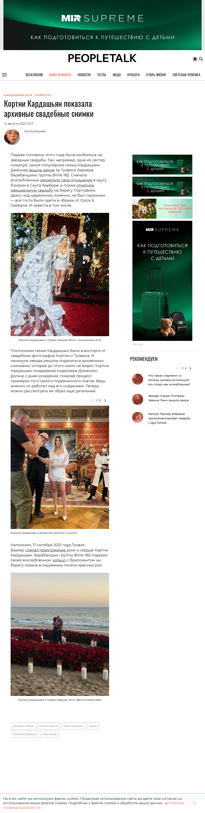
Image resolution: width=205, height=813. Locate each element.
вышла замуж (42, 170)
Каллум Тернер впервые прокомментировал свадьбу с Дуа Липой (169, 418)
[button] (105, 400)
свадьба (93, 725)
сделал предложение (46, 550)
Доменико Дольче (48, 725)
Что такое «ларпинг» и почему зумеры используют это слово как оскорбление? (169, 380)
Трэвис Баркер (49, 734)
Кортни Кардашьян (73, 725)
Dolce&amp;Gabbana (23, 725)
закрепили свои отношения (66, 180)
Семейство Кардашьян (24, 734)
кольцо (59, 560)
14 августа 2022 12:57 (18, 123)
